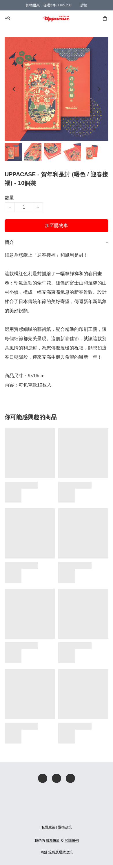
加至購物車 (56, 225)
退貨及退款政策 (60, 852)
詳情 (84, 5)
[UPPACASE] (56, 18)
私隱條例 (72, 841)
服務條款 (53, 841)
